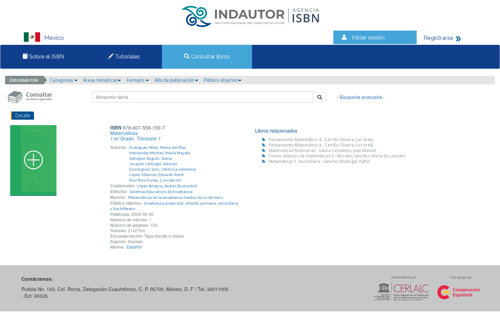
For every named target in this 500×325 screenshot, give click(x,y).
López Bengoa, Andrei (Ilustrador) (167, 186)
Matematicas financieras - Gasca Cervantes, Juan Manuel (322, 150)
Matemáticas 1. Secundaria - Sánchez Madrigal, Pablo (319, 161)
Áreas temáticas (100, 80)
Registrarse (438, 37)
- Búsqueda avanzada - (361, 97)
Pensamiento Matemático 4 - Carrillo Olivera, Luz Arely (321, 139)
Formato (136, 80)
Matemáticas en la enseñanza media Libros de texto (175, 197)
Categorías (62, 80)
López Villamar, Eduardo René (156, 174)
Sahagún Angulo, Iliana (150, 158)
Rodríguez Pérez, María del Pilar (157, 147)
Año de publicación (174, 80)
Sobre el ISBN (46, 56)
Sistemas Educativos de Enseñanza (161, 191)
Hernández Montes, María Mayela (159, 153)
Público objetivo (221, 80)
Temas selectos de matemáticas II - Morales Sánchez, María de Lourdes (337, 156)
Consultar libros (209, 56)
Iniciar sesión (368, 37)
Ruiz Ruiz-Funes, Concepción (155, 180)
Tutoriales (127, 56)
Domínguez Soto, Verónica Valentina (162, 169)
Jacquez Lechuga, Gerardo (153, 163)
